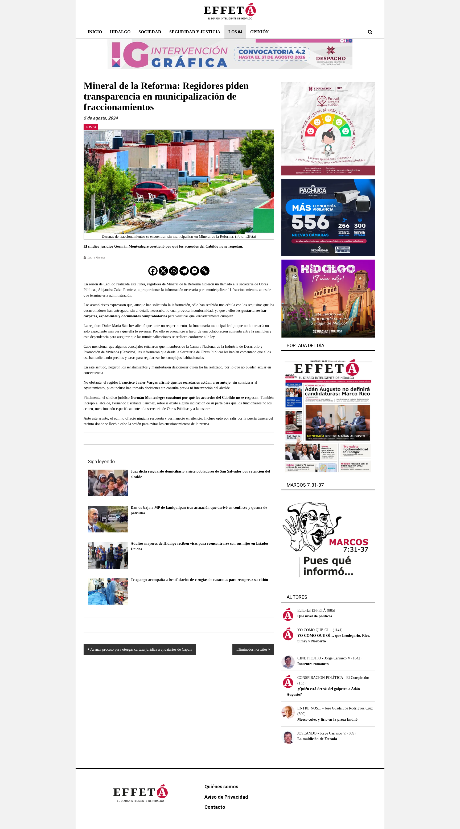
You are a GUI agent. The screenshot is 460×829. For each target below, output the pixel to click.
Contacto (214, 807)
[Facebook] (153, 271)
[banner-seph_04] (328, 128)
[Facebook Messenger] (194, 271)
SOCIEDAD (149, 32)
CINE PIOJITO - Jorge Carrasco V (323, 658)
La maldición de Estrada (317, 739)
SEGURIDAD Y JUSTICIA (194, 32)
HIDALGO (120, 32)
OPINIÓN (259, 32)
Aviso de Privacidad (226, 797)
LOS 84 (235, 32)
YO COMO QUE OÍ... (314, 630)
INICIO (95, 32)
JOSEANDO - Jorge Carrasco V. (321, 733)
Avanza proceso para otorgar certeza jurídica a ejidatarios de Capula (141, 649)
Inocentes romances (312, 664)
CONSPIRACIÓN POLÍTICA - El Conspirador (333, 678)
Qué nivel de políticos (314, 616)
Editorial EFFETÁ (311, 611)
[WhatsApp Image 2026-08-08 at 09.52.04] (230, 54)
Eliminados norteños (251, 649)
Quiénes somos (221, 786)
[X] (163, 271)
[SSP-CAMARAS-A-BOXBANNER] (328, 217)
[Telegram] (184, 271)
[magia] (328, 298)
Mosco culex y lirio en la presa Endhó (327, 719)
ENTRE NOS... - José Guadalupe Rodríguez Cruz (335, 708)
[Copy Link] (205, 271)
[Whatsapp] (173, 271)
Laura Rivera (96, 257)
